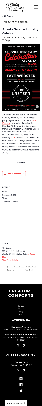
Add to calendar (14, 173)
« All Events (7, 16)
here (13, 137)
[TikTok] (21, 395)
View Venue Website (10, 260)
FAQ (21, 312)
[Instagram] (21, 379)
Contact (21, 306)
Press (21, 314)
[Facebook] (21, 385)
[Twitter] (21, 391)
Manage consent (15, 403)
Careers (21, 309)
